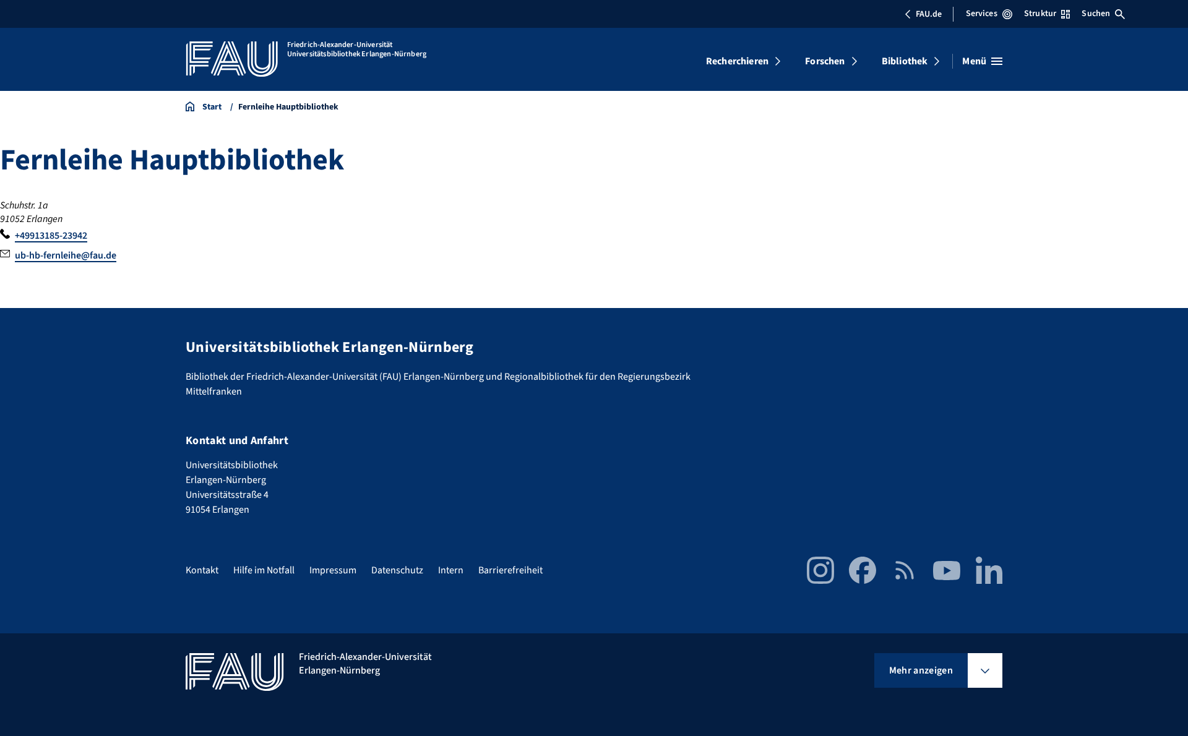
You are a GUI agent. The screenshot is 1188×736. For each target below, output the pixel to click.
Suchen (1096, 13)
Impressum (332, 570)
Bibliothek (905, 61)
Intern (450, 570)
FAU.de (929, 14)
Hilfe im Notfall (264, 570)
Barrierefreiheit (510, 570)
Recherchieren (737, 61)
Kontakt (202, 570)
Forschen (825, 61)
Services (981, 13)
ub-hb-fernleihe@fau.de (65, 255)
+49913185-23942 (51, 235)
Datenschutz (397, 570)
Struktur (1040, 13)
